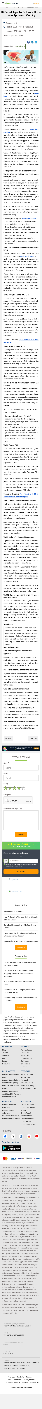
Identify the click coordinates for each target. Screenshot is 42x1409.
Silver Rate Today (27, 1086)
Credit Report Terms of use (15, 866)
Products (20, 1377)
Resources (6, 1064)
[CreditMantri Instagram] (29, 1136)
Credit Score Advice (28, 1124)
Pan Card (24, 1080)
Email (6, 773)
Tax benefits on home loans (14, 912)
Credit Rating (26, 1121)
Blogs (4, 1050)
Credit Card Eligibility (10, 1083)
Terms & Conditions (25, 864)
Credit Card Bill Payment (11, 1094)
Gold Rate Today (27, 1083)
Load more (21, 948)
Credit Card (25, 1053)
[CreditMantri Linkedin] (21, 1136)
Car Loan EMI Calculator (11, 1119)
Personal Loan (26, 1050)
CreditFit (24, 1066)
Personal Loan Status (10, 1091)
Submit (21, 834)
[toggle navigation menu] (3, 3)
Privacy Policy (33, 864)
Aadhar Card (25, 1077)
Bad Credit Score (27, 1116)
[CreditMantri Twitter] (13, 1136)
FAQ (3, 1058)
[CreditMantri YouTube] (37, 1136)
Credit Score (25, 1064)
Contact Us (34, 1382)
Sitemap (29, 1377)
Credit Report (26, 1113)
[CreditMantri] (11, 3)
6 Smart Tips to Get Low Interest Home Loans (21, 941)
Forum (4, 1061)
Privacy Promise (29, 1380)
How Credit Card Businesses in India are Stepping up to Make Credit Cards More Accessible (19, 973)
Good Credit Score (27, 1119)
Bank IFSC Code (27, 1074)
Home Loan (25, 1055)
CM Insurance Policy (12, 1382)
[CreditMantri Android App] (11, 1148)
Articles (5, 1053)
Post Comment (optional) (13, 808)
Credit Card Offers (27, 1105)
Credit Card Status (9, 1097)
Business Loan (26, 1058)
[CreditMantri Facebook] (5, 1136)
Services (11, 1377)
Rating (6, 783)
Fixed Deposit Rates (28, 1088)
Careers (25, 1382)
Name (6, 763)
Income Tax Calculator (10, 1116)
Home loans (20, 46)
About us (5, 1055)
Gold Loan (25, 1061)
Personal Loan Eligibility (11, 1080)
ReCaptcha (8, 794)
